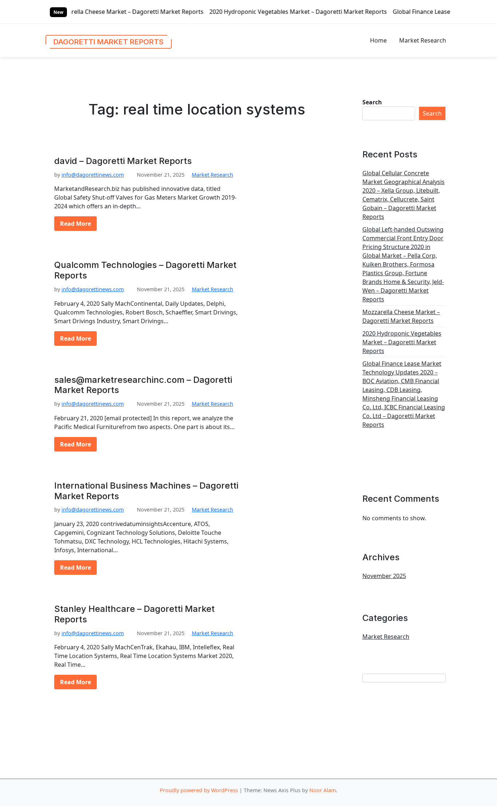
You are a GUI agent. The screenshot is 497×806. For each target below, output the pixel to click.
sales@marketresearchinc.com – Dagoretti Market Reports (143, 385)
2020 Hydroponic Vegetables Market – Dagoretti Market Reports (260, 12)
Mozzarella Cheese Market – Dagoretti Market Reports (90, 12)
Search (372, 102)
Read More (75, 224)
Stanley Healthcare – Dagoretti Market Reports (134, 614)
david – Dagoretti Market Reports (123, 161)
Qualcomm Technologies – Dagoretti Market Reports (145, 270)
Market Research (422, 40)
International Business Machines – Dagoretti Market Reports (146, 491)
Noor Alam (322, 790)
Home (378, 40)
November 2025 (384, 576)
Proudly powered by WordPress (199, 790)
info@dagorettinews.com (92, 174)
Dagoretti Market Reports (108, 41)
